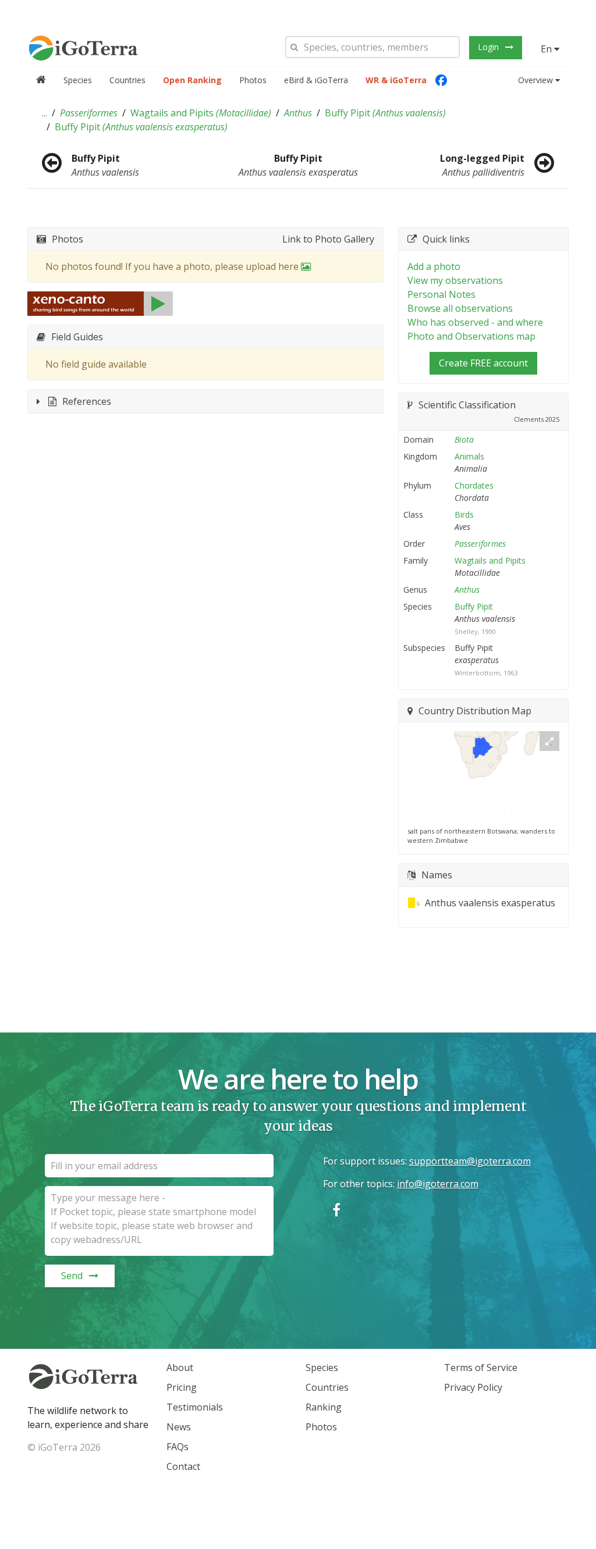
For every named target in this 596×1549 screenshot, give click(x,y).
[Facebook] (441, 80)
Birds (464, 514)
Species (77, 80)
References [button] (86, 401)
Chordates (474, 485)
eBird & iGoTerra (316, 80)
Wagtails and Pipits (200, 112)
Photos (253, 80)
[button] (44, 113)
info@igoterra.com (437, 1183)
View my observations (455, 280)
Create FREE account (483, 363)
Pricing (181, 1387)
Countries (127, 80)
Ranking (324, 1407)
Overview (535, 80)
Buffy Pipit (385, 112)
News (178, 1426)
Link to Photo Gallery (328, 239)
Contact (183, 1466)
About (179, 1367)
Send (72, 1275)
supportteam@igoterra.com (470, 1161)
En (547, 48)
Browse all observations (460, 308)
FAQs (177, 1446)
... (44, 112)
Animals (469, 456)
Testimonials (194, 1407)
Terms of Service (480, 1367)
